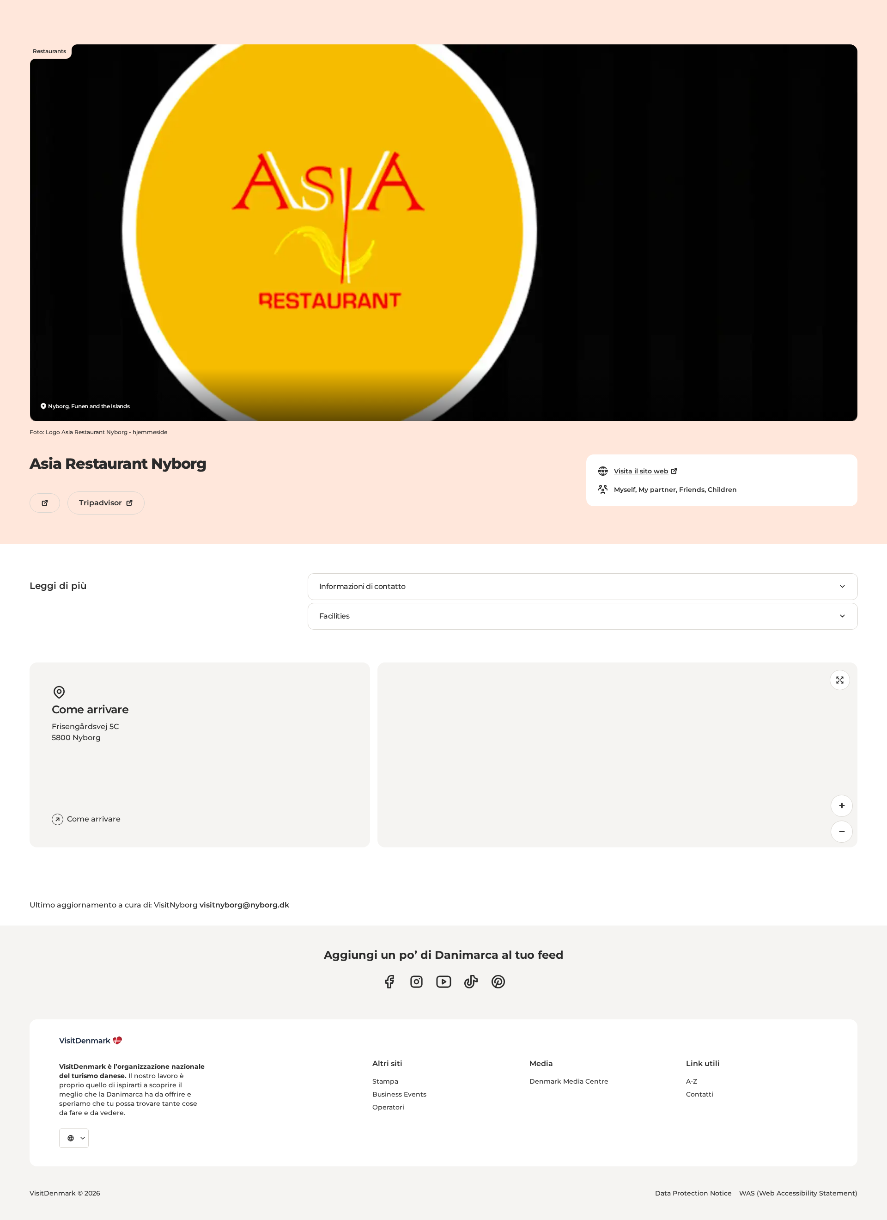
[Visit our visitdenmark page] (444, 982)
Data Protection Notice (693, 1193)
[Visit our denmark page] (389, 982)
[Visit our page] (416, 982)
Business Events (399, 1094)
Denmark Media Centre (568, 1081)
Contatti (699, 1094)
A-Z (691, 1081)
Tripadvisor (100, 502)
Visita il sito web (641, 471)
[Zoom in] (842, 806)
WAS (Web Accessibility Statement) (798, 1193)
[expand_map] (840, 680)
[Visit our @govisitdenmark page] (471, 982)
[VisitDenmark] (90, 1040)
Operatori (388, 1107)
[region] (617, 754)
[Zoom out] (842, 832)
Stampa (385, 1081)
